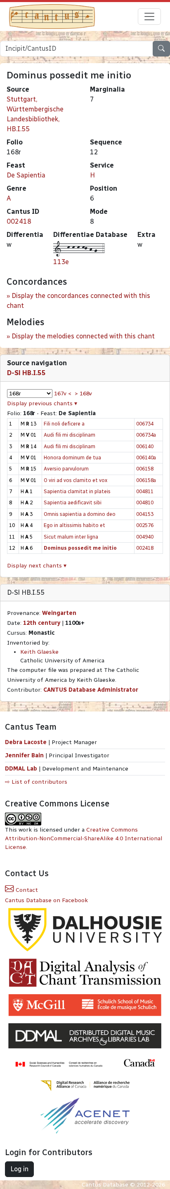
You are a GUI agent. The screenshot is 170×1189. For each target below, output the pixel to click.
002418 (19, 221)
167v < (62, 393)
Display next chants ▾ (36, 565)
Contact (26, 890)
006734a (146, 435)
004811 (144, 491)
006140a (146, 457)
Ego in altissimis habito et (74, 525)
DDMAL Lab (21, 768)
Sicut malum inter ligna (71, 537)
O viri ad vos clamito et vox (75, 480)
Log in (19, 1169)
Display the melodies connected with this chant (83, 336)
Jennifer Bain (25, 755)
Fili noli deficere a (64, 424)
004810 (144, 502)
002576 (144, 525)
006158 (144, 469)
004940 (144, 537)
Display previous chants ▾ (42, 403)
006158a (146, 480)
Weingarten (59, 613)
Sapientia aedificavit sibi (73, 502)
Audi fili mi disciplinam (69, 435)
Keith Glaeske (39, 651)
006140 (144, 446)
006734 (144, 424)
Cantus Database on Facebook (46, 900)
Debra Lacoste (26, 742)
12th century (41, 622)
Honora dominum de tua (72, 457)
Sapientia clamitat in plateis (77, 491)
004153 (144, 514)
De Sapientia (26, 175)
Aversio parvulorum (66, 469)
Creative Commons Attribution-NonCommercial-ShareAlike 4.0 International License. (83, 838)
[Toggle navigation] (149, 16)
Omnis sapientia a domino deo (80, 514)
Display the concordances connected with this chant (78, 301)
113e (61, 262)
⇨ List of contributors (36, 781)
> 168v (83, 393)
